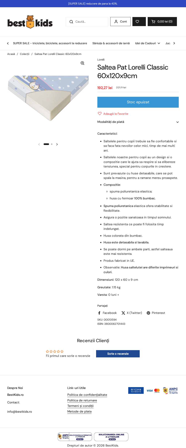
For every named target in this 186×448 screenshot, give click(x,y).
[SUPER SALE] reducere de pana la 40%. (93, 3)
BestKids (112, 445)
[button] (162, 21)
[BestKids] (32, 22)
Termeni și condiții (80, 406)
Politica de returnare (82, 400)
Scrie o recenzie (118, 354)
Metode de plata (79, 411)
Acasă (11, 54)
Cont (123, 21)
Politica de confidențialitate (87, 395)
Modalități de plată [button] (110, 122)
